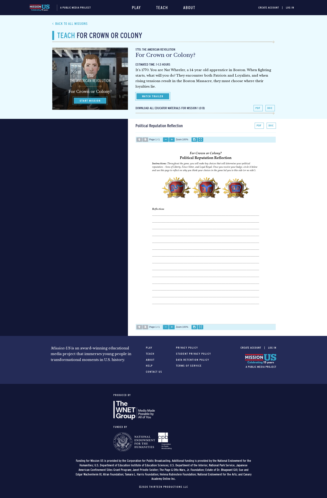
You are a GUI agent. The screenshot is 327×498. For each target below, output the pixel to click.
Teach (162, 7)
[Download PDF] (194, 139)
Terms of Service (189, 365)
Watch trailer (152, 96)
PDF (258, 108)
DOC (270, 108)
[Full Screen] (200, 139)
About (189, 7)
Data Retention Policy (192, 360)
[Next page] (145, 139)
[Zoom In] (172, 139)
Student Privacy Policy (193, 353)
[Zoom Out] (166, 139)
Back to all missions (71, 24)
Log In (290, 7)
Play (136, 7)
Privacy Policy (187, 347)
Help (149, 365)
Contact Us (154, 371)
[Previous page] (139, 139)
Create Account (268, 7)
